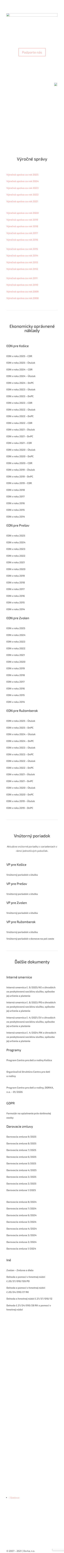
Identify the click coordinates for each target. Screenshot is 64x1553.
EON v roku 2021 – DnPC (19, 436)
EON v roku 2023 (15, 548)
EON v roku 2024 (15, 542)
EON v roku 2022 (15, 555)
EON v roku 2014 (15, 516)
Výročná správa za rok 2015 (22, 248)
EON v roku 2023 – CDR (19, 402)
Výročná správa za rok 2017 (22, 233)
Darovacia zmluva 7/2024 (21, 1208)
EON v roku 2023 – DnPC (20, 396)
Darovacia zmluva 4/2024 (21, 1228)
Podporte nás (32, 52)
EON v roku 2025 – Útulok (20, 720)
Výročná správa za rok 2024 (22, 181)
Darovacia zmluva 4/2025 (21, 1170)
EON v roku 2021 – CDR (19, 442)
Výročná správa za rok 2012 (22, 268)
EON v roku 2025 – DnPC (19, 727)
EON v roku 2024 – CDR (19, 369)
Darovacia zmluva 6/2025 (21, 1156)
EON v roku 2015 (15, 509)
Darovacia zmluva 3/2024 (21, 1235)
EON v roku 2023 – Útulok (20, 389)
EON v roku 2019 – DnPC (19, 476)
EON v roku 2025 (15, 535)
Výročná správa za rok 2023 (22, 187)
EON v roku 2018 (15, 489)
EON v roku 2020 (15, 569)
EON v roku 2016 (15, 503)
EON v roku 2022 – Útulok (20, 409)
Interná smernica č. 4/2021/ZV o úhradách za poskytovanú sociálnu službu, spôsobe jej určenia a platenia (30, 1021)
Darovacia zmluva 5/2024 (21, 1221)
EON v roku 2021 (15, 562)
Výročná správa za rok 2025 (22, 174)
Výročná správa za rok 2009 (22, 291)
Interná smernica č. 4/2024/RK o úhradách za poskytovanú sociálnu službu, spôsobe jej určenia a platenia (31, 1036)
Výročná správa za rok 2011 (22, 278)
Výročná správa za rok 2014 (22, 255)
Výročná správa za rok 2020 (22, 212)
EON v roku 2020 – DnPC (20, 456)
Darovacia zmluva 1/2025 (21, 1190)
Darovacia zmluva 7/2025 (21, 1149)
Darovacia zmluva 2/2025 (21, 1183)
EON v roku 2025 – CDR (19, 356)
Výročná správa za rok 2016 (22, 239)
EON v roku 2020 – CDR (19, 463)
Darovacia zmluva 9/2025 (21, 1136)
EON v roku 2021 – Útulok (20, 429)
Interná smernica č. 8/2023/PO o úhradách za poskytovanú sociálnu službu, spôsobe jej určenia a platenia (31, 1006)
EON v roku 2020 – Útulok (20, 449)
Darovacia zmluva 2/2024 (21, 1241)
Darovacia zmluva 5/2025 (21, 1163)
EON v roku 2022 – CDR (19, 422)
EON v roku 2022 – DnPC (20, 416)
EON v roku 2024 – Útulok (20, 376)
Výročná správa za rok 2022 (22, 194)
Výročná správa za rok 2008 (22, 298)
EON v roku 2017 (15, 496)
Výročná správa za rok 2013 (22, 262)
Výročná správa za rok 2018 (22, 226)
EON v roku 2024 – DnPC (20, 382)
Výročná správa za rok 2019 (22, 219)
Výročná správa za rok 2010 (22, 284)
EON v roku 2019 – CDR (19, 483)
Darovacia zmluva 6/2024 (21, 1215)
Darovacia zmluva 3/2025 (21, 1176)
